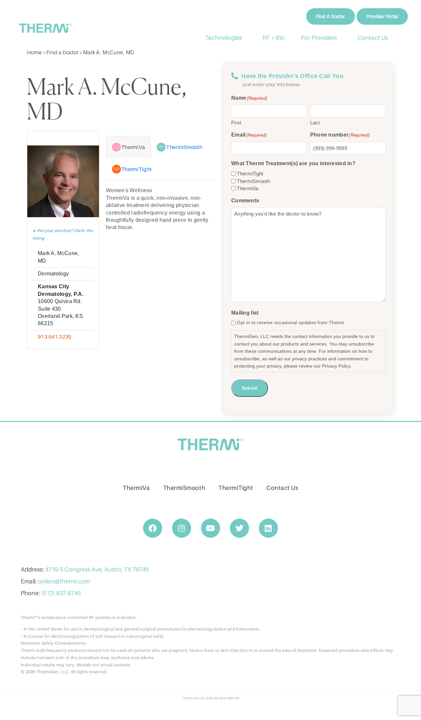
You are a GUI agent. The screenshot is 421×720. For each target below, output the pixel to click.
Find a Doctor (62, 52)
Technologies (223, 37)
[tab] (128, 147)
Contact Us (373, 37)
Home (34, 52)
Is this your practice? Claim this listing (63, 234)
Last (315, 122)
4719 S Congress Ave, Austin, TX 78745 (97, 569)
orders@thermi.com (64, 581)
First (236, 122)
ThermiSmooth (253, 181)
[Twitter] (239, 528)
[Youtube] (210, 528)
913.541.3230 (54, 336)
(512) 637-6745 (61, 593)
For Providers (319, 37)
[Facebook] (152, 528)
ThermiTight (250, 173)
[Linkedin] (268, 528)
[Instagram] (181, 528)
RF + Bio (273, 37)
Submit (250, 388)
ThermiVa (247, 188)
